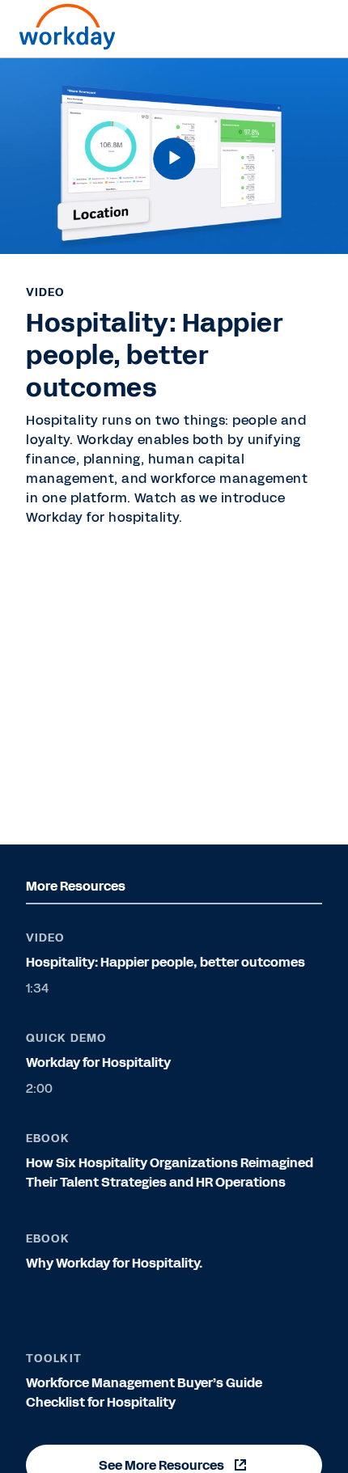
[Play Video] (174, 159)
